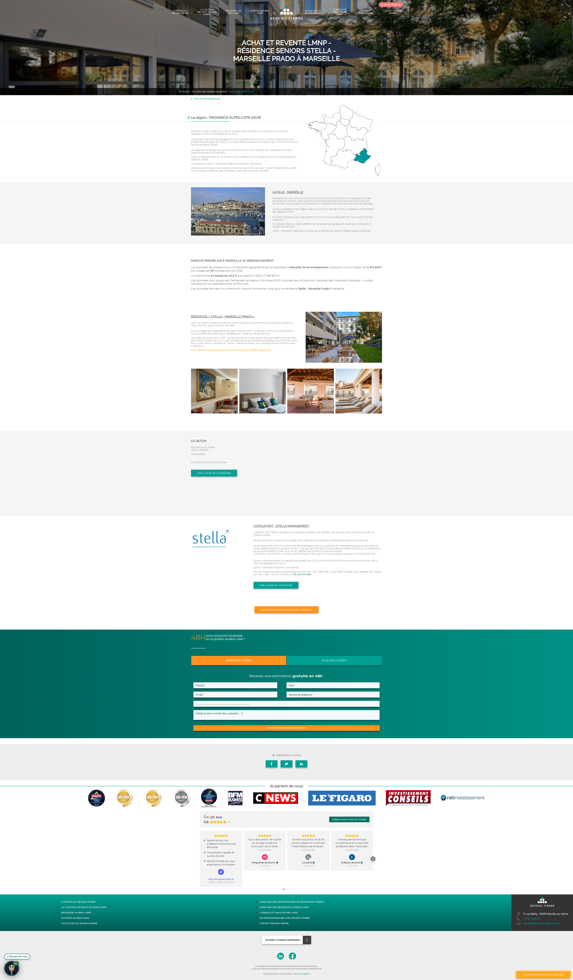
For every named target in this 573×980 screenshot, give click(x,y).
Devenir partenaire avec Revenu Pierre (285, 918)
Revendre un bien (238, 660)
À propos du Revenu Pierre (180, 12)
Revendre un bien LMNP (233, 12)
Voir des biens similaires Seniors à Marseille (286, 610)
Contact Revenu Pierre (392, 12)
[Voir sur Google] (265, 857)
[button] (200, 858)
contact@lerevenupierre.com (541, 923)
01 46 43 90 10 (392, 4)
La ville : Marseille (288, 192)
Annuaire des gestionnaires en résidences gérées (292, 902)
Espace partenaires (366, 12)
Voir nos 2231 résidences (207, 98)
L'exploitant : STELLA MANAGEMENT (281, 526)
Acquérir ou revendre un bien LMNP (543, 974)
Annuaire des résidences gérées (209, 91)
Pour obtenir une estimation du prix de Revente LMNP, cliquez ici (230, 350)
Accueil (185, 91)
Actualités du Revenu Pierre (313, 12)
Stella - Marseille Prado (241, 91)
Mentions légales (302, 974)
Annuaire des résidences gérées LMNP (284, 907)
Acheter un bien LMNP (259, 12)
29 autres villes (302, 574)
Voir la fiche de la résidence (214, 473)
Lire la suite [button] (264, 850)
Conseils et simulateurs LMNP (339, 12)
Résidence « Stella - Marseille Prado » (223, 316)
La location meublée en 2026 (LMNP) (207, 12)
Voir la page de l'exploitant (276, 585)
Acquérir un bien (334, 660)
